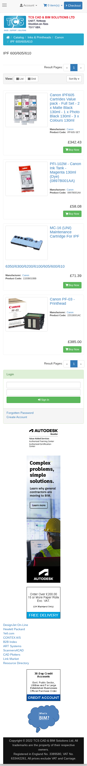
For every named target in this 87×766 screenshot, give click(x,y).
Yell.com (8, 633)
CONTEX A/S (12, 637)
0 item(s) (53, 5)
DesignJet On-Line (15, 625)
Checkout (74, 5)
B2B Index (10, 642)
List (21, 78)
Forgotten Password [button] (20, 412)
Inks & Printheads (39, 37)
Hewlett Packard (14, 629)
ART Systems (12, 646)
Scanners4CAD (13, 650)
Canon (59, 37)
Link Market (11, 658)
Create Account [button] (17, 417)
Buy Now (73, 149)
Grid (33, 78)
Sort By (73, 78)
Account (29, 5)
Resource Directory (16, 663)
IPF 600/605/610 (21, 41)
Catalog (19, 37)
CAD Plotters (11, 654)
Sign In (45, 399)
